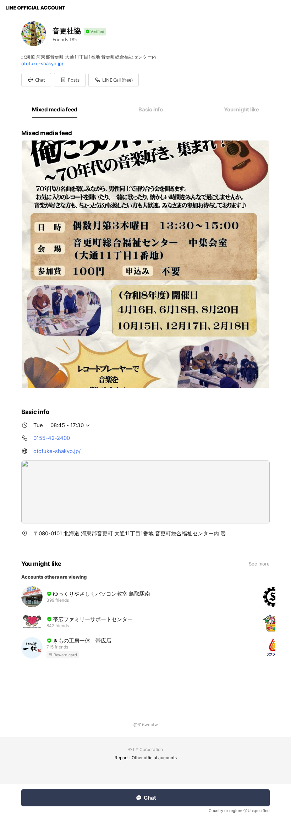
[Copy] (223, 533)
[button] (70, 80)
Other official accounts (154, 757)
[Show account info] (95, 32)
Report (121, 757)
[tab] (54, 109)
